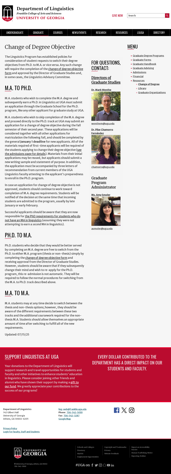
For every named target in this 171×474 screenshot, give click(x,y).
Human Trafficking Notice (142, 453)
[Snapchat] (104, 465)
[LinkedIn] (112, 465)
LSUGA (140, 33)
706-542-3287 (71, 415)
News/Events (79, 33)
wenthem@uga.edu (102, 123)
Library (142, 88)
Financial (138, 76)
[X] (96, 465)
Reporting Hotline (138, 456)
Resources (122, 33)
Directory (159, 33)
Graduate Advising (143, 68)
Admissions (139, 72)
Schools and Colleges (85, 447)
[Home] (41, 13)
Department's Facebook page (116, 410)
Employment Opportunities (88, 457)
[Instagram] (100, 465)
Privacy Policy (10, 428)
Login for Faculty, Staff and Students (21, 431)
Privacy (107, 450)
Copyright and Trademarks (115, 447)
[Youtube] (108, 465)
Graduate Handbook (144, 63)
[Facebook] (92, 465)
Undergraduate (14, 33)
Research (101, 33)
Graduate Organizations (152, 92)
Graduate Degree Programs (148, 55)
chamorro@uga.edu (102, 166)
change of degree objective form (46, 258)
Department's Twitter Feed (124, 410)
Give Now (117, 15)
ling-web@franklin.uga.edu (72, 409)
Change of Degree (149, 84)
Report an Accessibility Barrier (140, 448)
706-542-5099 (75, 412)
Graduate (38, 33)
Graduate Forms (142, 59)
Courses (58, 33)
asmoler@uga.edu (102, 228)
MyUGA (80, 454)
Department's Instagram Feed (131, 410)
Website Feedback (111, 454)
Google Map (65, 418)
